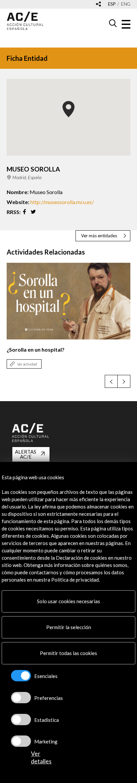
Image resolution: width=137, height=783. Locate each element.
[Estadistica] (21, 719)
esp (112, 4)
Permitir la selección (68, 627)
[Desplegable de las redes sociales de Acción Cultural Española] (98, 4)
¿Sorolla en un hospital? (36, 349)
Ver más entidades (99, 235)
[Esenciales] (21, 675)
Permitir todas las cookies (68, 653)
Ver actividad (27, 364)
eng (125, 4)
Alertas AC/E (25, 454)
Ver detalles (41, 757)
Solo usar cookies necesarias (68, 601)
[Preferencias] (21, 697)
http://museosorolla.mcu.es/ (62, 202)
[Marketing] (21, 741)
